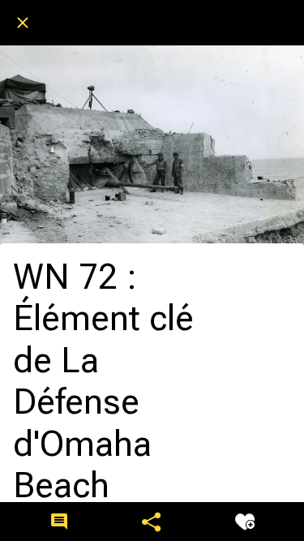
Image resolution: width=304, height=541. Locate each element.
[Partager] (151, 521)
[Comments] (59, 521)
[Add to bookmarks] (244, 521)
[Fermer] (22, 22)
